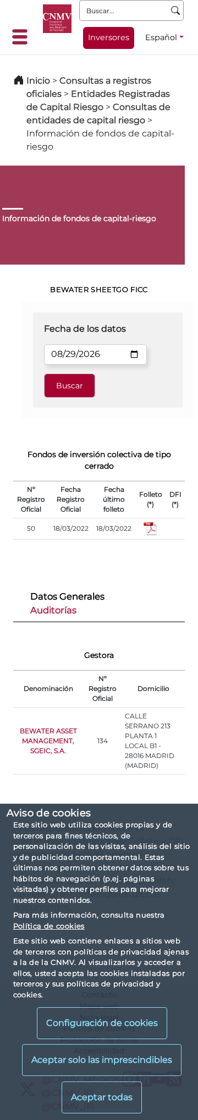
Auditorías (53, 610)
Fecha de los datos (85, 328)
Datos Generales (67, 596)
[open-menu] (23, 37)
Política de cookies (49, 925)
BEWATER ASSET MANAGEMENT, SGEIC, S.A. (48, 741)
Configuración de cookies (102, 1023)
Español (161, 37)
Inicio (38, 80)
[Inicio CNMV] (57, 19)
